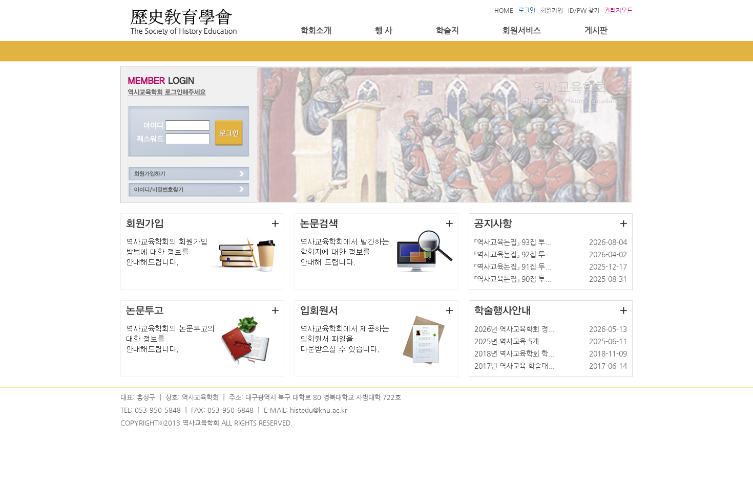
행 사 (383, 30)
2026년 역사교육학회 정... (514, 329)
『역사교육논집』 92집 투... (512, 254)
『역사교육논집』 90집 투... (512, 279)
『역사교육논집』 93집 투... (512, 242)
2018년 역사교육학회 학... (514, 353)
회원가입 (551, 10)
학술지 (447, 30)
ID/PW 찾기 (583, 10)
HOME (503, 10)
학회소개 (316, 30)
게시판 (596, 30)
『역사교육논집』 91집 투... (512, 266)
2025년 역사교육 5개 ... (510, 341)
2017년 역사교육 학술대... (514, 366)
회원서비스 (522, 30)
